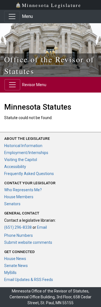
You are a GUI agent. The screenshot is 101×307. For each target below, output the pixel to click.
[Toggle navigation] (12, 16)
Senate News (16, 265)
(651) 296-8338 (18, 227)
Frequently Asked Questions (29, 173)
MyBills (10, 272)
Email (42, 227)
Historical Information (23, 145)
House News (15, 258)
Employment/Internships (26, 152)
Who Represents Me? (23, 190)
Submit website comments (28, 242)
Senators (12, 204)
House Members (18, 197)
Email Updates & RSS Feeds (28, 279)
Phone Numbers (18, 235)
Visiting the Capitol (20, 159)
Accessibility (15, 166)
